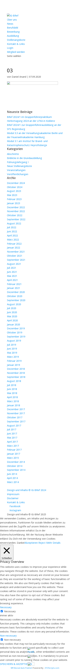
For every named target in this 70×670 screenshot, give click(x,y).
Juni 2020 (12, 312)
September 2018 (16, 377)
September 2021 (16, 259)
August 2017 (14, 425)
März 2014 (13, 482)
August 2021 (14, 263)
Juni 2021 (12, 271)
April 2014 (12, 478)
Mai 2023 (12, 195)
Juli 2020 (11, 308)
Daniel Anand (19, 76)
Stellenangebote (16, 39)
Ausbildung (13, 35)
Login (10, 47)
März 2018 (13, 401)
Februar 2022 (14, 243)
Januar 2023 (13, 203)
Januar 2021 (13, 288)
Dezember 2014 (16, 461)
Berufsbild (12, 27)
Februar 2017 (14, 449)
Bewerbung (13, 31)
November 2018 (16, 372)
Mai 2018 (12, 393)
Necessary (10, 611)
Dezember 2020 (16, 292)
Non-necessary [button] (8, 635)
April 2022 (12, 235)
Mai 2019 (12, 352)
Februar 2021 (14, 284)
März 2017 (13, 445)
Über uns (12, 19)
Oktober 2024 (14, 187)
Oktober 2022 (14, 215)
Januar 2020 (13, 324)
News (10, 23)
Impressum (13, 494)
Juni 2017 (12, 433)
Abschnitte (13, 154)
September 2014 (16, 469)
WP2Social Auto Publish (21, 668)
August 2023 (14, 191)
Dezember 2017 (16, 409)
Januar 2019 (13, 365)
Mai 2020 (12, 316)
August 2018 (14, 381)
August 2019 (14, 340)
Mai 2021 (12, 276)
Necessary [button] (6, 607)
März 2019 (13, 356)
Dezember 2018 (16, 368)
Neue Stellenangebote (19, 166)
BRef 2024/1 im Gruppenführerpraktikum (29, 117)
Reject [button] (42, 542)
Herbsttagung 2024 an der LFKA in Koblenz (31, 120)
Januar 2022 (13, 247)
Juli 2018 (11, 385)
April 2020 (12, 320)
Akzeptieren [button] (31, 542)
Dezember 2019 (16, 328)
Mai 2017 (12, 437)
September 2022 (16, 219)
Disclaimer (13, 498)
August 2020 (14, 304)
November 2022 (16, 211)
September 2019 (16, 336)
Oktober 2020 (14, 296)
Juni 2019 (12, 348)
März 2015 (13, 457)
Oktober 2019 (14, 332)
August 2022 (14, 223)
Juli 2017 (11, 429)
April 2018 (12, 397)
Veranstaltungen (16, 170)
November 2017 (16, 413)
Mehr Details (53, 542)
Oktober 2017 (14, 417)
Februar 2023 (14, 199)
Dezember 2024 (16, 183)
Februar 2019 (14, 360)
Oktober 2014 (14, 466)
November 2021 (16, 251)
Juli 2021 (11, 267)
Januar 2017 (13, 453)
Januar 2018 (13, 405)
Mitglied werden (16, 51)
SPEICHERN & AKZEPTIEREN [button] (16, 664)
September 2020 (16, 300)
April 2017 (12, 441)
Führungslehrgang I (18, 162)
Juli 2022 (11, 227)
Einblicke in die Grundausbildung (24, 158)
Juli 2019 (11, 344)
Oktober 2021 (14, 255)
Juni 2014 (12, 474)
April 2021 (12, 280)
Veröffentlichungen (17, 174)
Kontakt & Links (16, 44)
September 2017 (16, 421)
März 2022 (13, 239)
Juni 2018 (12, 389)
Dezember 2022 (16, 207)
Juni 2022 (12, 231)
